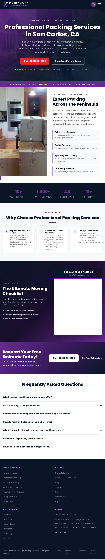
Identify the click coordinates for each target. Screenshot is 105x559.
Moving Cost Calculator (65, 478)
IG (61, 533)
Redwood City (9, 524)
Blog (57, 482)
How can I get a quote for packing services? (26, 446)
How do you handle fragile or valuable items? (27, 421)
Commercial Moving (12, 478)
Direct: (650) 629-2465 (65, 514)
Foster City (7, 533)
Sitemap (58, 550)
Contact (59, 487)
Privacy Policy (68, 552)
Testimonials (60, 496)
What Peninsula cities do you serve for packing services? (33, 430)
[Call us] (93, 4)
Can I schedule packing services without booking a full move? (36, 413)
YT (65, 533)
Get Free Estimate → (92, 358)
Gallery (58, 492)
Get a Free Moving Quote (68, 61)
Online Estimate (62, 473)
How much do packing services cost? (23, 438)
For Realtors (8, 501)
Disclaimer (82, 550)
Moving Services (10, 473)
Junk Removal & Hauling (13, 492)
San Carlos (7, 519)
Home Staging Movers (12, 487)
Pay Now (58, 501)
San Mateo (7, 529)
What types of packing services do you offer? (27, 397)
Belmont (6, 538)
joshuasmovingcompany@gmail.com (72, 519)
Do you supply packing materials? (21, 405)
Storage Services (10, 496)
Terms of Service (93, 552)
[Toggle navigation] (99, 4)
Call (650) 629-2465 (35, 61)
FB (56, 533)
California (7, 514)
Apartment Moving (11, 482)
